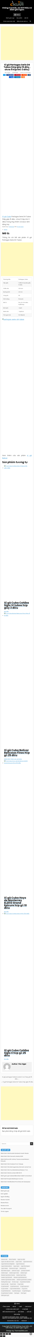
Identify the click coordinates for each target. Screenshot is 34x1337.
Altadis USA (4, 1259)
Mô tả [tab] (5, 229)
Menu (18, 15)
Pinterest (18, 75)
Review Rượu (4, 1202)
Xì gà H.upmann (24, 1286)
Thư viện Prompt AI (6, 1208)
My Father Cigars (5, 1270)
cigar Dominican (27, 1261)
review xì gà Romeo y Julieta (24, 1279)
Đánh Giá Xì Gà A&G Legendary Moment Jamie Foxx (16, 1167)
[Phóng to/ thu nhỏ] (1, 1334)
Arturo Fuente (12, 1259)
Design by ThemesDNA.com (17, 1331)
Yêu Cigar (7, 72)
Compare (25, 1309)
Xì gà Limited (4, 1288)
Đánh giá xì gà (10, 18)
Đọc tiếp (6, 611)
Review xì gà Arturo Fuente (8, 1275)
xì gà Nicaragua (16, 1291)
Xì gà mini (24, 1288)
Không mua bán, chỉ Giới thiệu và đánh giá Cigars (17, 9)
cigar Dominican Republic (7, 1264)
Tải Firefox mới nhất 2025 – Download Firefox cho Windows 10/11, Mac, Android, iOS (17, 1317)
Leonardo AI (23, 1268)
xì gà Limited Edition (15, 1288)
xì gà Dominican (14, 1286)
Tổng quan (6, 1306)
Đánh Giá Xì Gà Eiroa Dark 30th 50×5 (11, 1173)
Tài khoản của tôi (13, 1321)
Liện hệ (26, 18)
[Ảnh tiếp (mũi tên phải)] (4, 1336)
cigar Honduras (20, 1264)
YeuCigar (16, 1293)
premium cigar (15, 1270)
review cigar (4, 1273)
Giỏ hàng (21, 1312)
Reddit (25, 75)
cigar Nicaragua (25, 1266)
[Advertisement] (17, 43)
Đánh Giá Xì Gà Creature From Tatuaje (12, 1164)
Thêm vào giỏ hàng (16, 759)
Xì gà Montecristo (5, 1291)
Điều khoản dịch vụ (22, 21)
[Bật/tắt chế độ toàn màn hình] (4, 1334)
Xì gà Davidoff (5, 1286)
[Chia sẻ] (7, 1334)
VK (29, 75)
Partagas (11, 227)
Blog (14, 1306)
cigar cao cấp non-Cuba (7, 1261)
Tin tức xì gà (15, 1282)
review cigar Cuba (14, 1273)
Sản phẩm (19, 18)
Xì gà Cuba (6, 217)
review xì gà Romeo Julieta (8, 1279)
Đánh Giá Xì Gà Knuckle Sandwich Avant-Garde (15, 1153)
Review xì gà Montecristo (20, 1277)
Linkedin (18, 77)
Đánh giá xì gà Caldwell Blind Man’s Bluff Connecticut (16, 1176)
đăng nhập (13, 1131)
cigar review (4, 1268)
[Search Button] (30, 21)
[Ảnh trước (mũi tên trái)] (1, 1336)
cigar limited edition (6, 1266)
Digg (12, 77)
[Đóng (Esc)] (9, 1334)
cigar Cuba (19, 1261)
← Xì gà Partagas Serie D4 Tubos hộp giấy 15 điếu (17, 1082)
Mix (23, 77)
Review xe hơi (5, 1205)
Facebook (10, 75)
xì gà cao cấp (4, 1284)
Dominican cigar (13, 1268)
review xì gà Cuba (21, 1275)
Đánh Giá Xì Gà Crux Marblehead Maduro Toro (14, 1170)
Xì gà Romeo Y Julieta (7, 1293)
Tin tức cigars (5, 1211)
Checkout (28, 1306)
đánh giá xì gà (5, 1295)
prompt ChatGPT (25, 1270)
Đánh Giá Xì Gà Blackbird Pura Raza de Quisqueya (15, 1182)
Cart (20, 1306)
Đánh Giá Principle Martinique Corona (12, 1179)
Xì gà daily (20, 1284)
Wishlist (24, 1321)
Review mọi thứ (5, 1200)
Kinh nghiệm (4, 1194)
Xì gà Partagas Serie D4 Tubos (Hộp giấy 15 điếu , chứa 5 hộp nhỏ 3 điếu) (17, 67)
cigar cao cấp (21, 1259)
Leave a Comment (25, 72)
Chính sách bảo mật (9, 21)
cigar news (16, 1266)
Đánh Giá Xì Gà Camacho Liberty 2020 (12, 1156)
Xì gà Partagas (26, 1291)
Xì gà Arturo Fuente (25, 1282)
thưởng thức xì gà (5, 1282)
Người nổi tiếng (5, 1197)
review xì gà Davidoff (6, 1277)
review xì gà (24, 1273)
